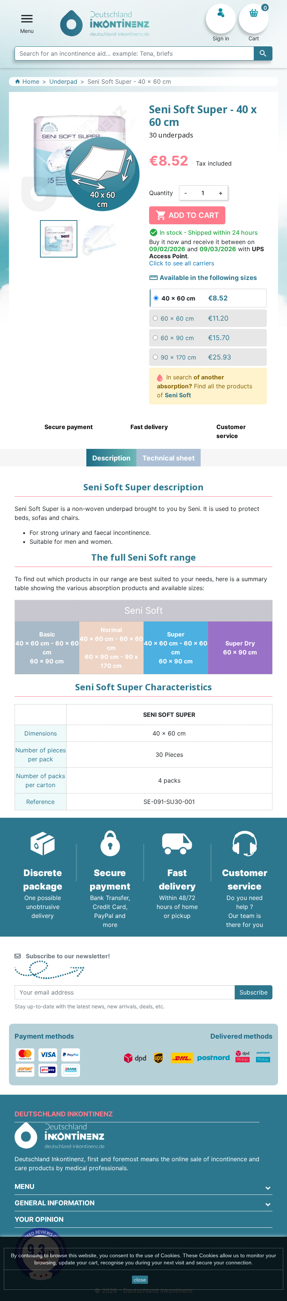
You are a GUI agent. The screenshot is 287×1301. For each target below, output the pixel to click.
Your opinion (39, 1219)
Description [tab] (111, 458)
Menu (24, 1186)
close (140, 1280)
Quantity (161, 193)
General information (55, 1203)
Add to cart (187, 215)
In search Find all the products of (204, 386)
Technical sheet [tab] (168, 458)
